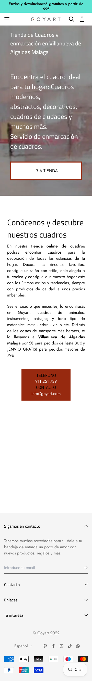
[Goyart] (46, 19)
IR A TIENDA (46, 171)
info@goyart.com (46, 394)
